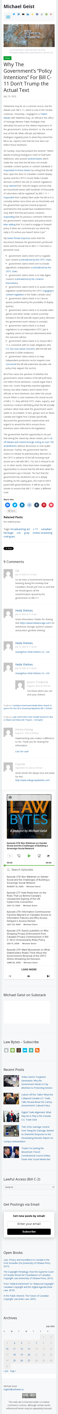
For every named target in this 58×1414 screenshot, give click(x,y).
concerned (11, 364)
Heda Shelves (24, 610)
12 (21, 1348)
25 (14, 1360)
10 (7, 1348)
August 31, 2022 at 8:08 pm (27, 733)
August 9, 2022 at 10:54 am (39, 686)
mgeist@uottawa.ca (14, 1389)
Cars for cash (22, 751)
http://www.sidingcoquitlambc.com (32, 780)
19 (21, 1354)
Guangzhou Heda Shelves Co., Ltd (32, 651)
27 (29, 1360)
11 (14, 1348)
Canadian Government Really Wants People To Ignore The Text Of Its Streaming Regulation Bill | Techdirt (28, 707)
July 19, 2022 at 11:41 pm (26, 614)
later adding (9, 224)
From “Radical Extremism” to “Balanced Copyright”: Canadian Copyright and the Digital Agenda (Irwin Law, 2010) (29, 1287)
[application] (29, 828)
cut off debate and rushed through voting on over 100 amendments (29, 442)
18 (14, 1354)
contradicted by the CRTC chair (35, 259)
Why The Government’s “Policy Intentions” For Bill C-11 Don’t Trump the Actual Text (28, 77)
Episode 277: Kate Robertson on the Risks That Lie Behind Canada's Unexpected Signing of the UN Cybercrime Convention (26, 897)
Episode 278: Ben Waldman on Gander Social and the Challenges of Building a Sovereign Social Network (28, 879)
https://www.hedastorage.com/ (35, 622)
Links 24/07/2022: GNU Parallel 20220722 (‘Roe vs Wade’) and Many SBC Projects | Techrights (28, 718)
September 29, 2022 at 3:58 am (29, 768)
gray (26, 532)
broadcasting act (20, 529)
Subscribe (29, 1231)
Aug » (13, 1370)
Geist (19, 6)
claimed (13, 185)
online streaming (42, 532)
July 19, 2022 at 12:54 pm (26, 574)
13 (29, 1348)
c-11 (35, 529)
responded (9, 197)
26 (21, 1360)
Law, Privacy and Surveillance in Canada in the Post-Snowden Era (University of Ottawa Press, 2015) (27, 1263)
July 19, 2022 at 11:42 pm (26, 646)
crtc (19, 532)
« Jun (6, 1370)
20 (29, 1354)
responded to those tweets (17, 170)
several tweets (35, 158)
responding (9, 216)
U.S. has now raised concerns (20, 348)
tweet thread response (18, 238)
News (7, 58)
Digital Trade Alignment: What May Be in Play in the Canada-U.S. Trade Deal (36, 1116)
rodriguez (9, 536)
